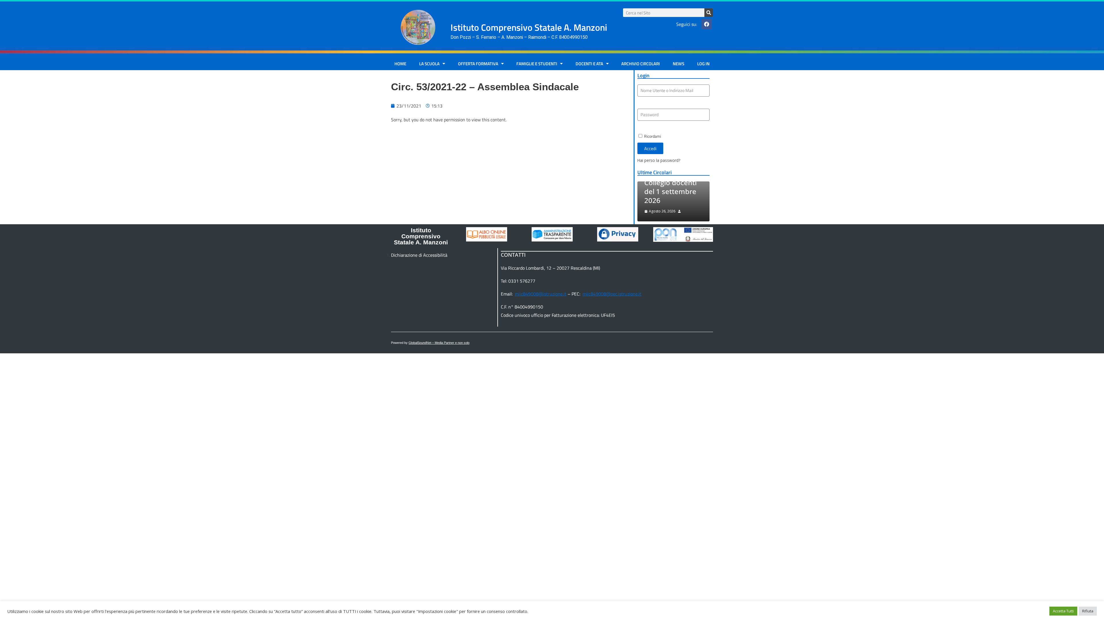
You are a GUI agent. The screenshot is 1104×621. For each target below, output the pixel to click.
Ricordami (652, 136)
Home (400, 63)
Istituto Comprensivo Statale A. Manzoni (421, 236)
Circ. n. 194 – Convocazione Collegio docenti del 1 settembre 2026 (670, 182)
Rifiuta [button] (1087, 611)
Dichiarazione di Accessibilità (419, 255)
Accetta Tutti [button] (1063, 611)
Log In (703, 63)
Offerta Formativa (478, 63)
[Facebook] (707, 24)
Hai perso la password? (658, 160)
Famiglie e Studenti (536, 63)
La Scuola (429, 63)
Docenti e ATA (589, 63)
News (678, 63)
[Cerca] (708, 12)
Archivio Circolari (640, 63)
